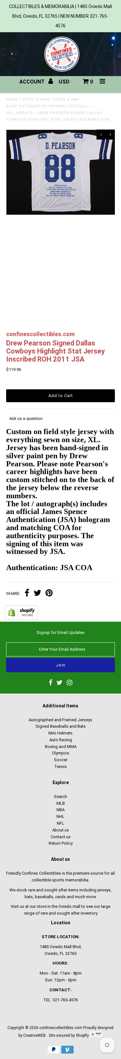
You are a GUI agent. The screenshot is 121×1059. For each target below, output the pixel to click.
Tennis (60, 766)
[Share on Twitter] (37, 594)
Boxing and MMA (60, 746)
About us (60, 830)
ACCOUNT (32, 82)
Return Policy (61, 843)
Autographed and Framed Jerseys (60, 719)
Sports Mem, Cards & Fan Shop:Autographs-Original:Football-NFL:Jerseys (48, 106)
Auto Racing (60, 739)
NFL (60, 823)
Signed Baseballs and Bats (60, 726)
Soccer (60, 759)
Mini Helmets (60, 733)
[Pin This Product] (49, 594)
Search (60, 796)
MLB (60, 803)
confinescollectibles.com (60, 1027)
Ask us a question (26, 418)
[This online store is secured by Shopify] (21, 618)
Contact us (61, 836)
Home (12, 99)
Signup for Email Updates (60, 632)
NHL (60, 816)
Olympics (60, 753)
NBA (60, 809)
